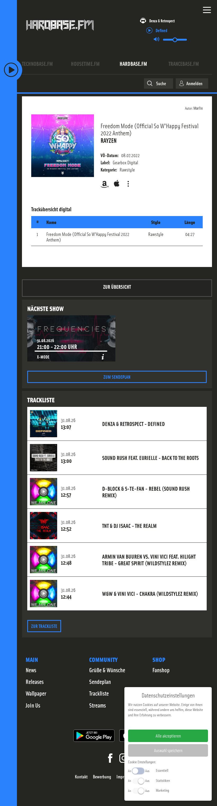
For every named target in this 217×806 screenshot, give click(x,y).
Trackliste (99, 693)
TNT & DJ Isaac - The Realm (129, 525)
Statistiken (163, 780)
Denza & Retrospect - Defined (133, 423)
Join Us (33, 705)
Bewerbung (102, 776)
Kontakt (81, 776)
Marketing (162, 790)
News (31, 669)
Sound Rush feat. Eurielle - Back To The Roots (150, 457)
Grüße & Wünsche (107, 669)
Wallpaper (36, 693)
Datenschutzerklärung (177, 723)
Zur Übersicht (117, 286)
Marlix (198, 107)
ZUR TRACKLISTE (44, 626)
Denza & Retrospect (162, 20)
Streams (97, 705)
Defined (161, 30)
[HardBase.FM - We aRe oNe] (60, 33)
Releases (35, 681)
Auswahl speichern (168, 750)
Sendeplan (100, 681)
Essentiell (162, 770)
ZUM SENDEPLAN (116, 377)
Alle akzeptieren (168, 735)
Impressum (152, 723)
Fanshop (161, 669)
